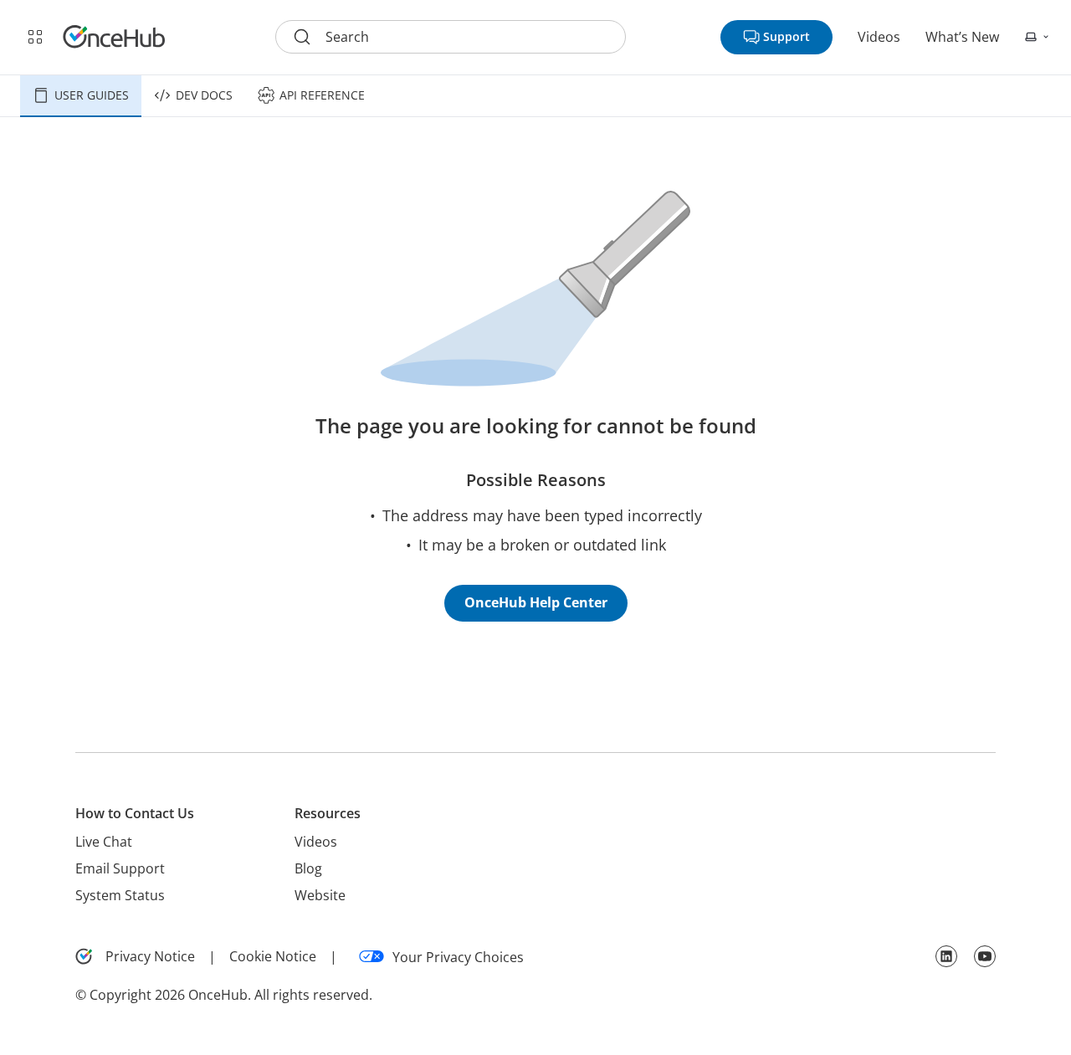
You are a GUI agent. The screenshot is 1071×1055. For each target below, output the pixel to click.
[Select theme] (1037, 37)
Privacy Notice (150, 956)
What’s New (962, 37)
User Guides (91, 95)
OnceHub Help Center (535, 602)
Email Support (120, 868)
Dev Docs (204, 95)
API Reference (322, 95)
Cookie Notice (272, 956)
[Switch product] (35, 37)
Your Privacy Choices (458, 957)
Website (320, 895)
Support (786, 36)
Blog (308, 868)
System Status (120, 895)
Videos (879, 37)
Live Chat (103, 841)
